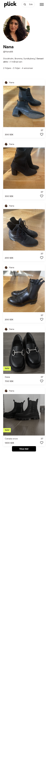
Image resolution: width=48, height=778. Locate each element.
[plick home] (10, 4)
